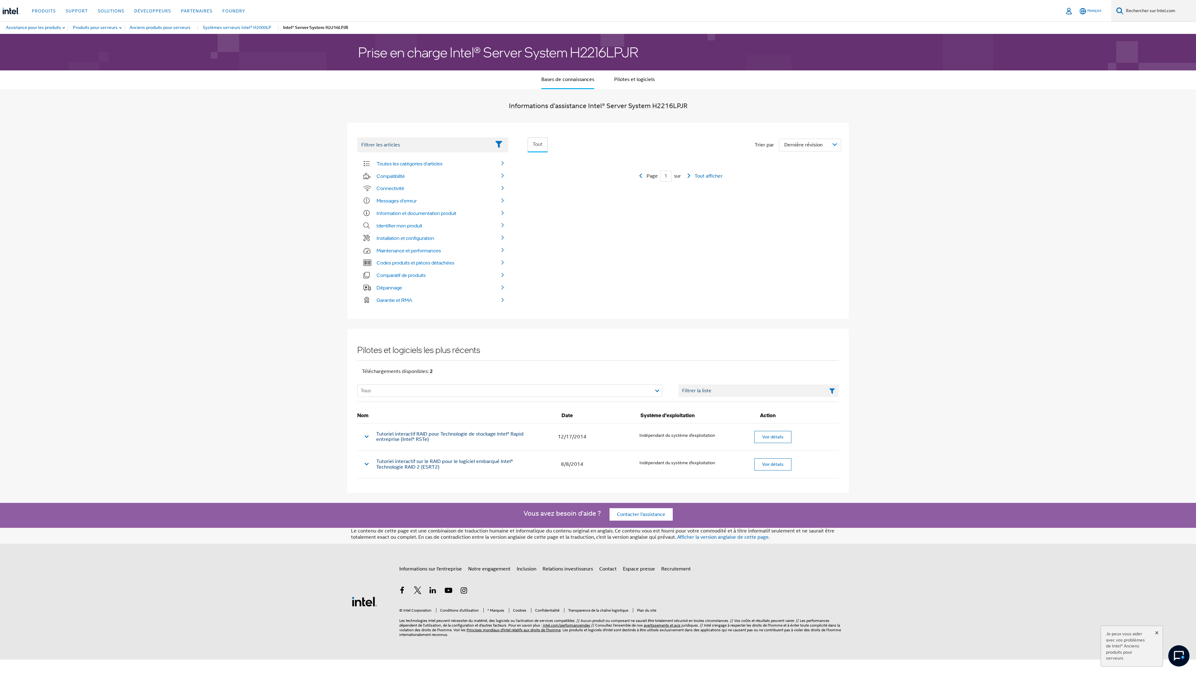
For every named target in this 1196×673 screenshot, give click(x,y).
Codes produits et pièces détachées (415, 263)
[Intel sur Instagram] (463, 591)
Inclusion (526, 569)
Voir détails (773, 437)
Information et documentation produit (416, 213)
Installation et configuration (405, 238)
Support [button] (77, 11)
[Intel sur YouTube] (448, 591)
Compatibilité (391, 176)
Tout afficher (709, 176)
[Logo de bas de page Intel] (364, 601)
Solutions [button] (111, 11)
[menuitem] (95, 27)
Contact (608, 569)
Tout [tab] (538, 144)
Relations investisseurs (568, 569)
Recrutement (676, 569)
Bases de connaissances (567, 79)
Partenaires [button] (196, 11)
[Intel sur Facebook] (402, 591)
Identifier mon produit (399, 225)
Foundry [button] (233, 11)
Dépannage (389, 287)
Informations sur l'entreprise (430, 569)
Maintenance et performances (409, 250)
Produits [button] (44, 11)
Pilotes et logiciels (634, 79)
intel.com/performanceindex (566, 625)
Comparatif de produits (401, 275)
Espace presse (639, 569)
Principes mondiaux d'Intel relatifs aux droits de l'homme (514, 630)
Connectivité (390, 188)
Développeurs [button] (152, 11)
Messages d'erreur (397, 201)
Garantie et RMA (394, 300)
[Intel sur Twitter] (417, 591)
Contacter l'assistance (641, 514)
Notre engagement (489, 569)
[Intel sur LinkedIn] (433, 591)
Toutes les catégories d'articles (410, 163)
